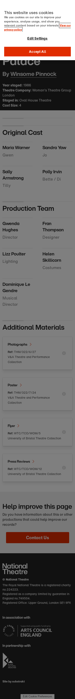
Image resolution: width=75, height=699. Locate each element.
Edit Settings (37, 38)
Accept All (37, 51)
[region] (37, 30)
